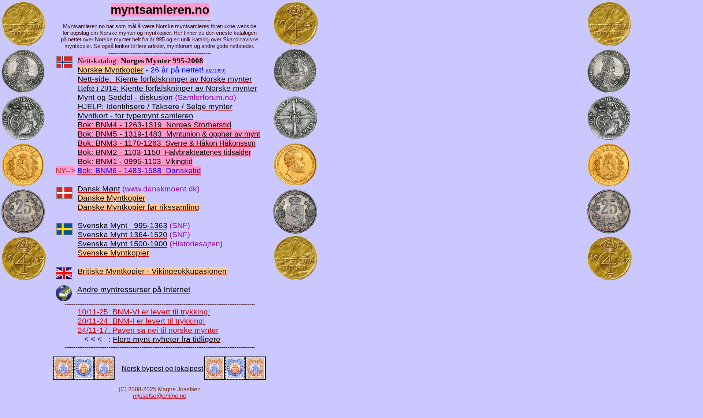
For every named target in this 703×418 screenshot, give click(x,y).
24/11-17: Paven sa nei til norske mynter (148, 330)
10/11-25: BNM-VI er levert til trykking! (144, 311)
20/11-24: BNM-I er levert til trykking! (141, 321)
